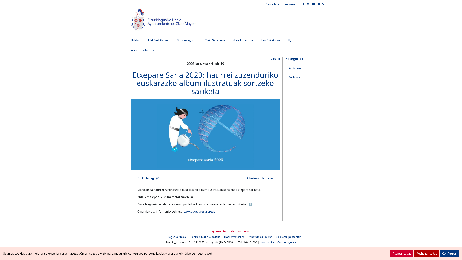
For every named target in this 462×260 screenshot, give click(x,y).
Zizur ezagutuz (186, 40)
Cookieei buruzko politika (205, 237)
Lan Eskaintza (270, 40)
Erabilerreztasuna (234, 237)
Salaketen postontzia (288, 237)
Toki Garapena (215, 40)
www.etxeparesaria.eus (199, 211)
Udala (135, 40)
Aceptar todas (402, 253)
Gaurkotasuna (243, 40)
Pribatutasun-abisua (260, 237)
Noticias (267, 178)
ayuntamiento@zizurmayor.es (278, 242)
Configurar (449, 253)
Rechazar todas (426, 253)
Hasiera (135, 50)
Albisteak (148, 50)
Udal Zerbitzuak (157, 40)
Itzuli (276, 59)
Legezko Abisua (177, 237)
